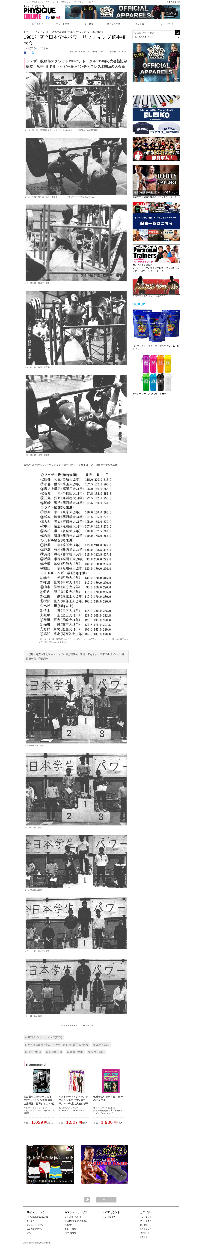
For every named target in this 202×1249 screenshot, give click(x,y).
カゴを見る (171, 2)
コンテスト (140, 24)
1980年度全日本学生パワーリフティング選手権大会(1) (58, 1044)
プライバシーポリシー (36, 1225)
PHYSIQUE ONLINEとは (37, 1217)
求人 (29, 1233)
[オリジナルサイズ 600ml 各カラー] (156, 373)
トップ (27, 31)
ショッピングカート (110, 1217)
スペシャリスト (114, 24)
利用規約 (68, 1225)
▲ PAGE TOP (106, 1200)
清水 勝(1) (97, 1051)
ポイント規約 (70, 1229)
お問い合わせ (70, 1233)
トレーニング (36, 24)
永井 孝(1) (34, 1051)
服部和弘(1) (102, 1044)
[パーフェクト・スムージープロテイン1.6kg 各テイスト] (156, 325)
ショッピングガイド (73, 1217)
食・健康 (88, 24)
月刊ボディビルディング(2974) (45, 1037)
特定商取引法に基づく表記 (76, 1221)
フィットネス (62, 24)
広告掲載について (34, 1229)
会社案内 (30, 1221)
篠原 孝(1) (76, 1051)
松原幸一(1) (55, 1051)
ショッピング (166, 24)
